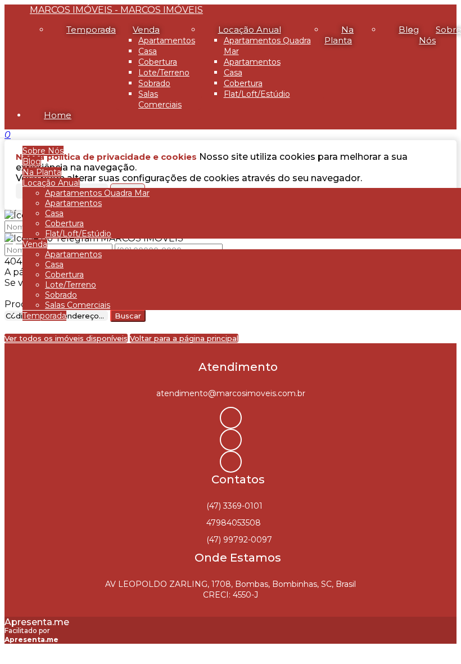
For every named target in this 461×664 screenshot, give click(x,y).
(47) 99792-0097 (239, 540)
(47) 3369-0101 (234, 506)
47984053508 (233, 523)
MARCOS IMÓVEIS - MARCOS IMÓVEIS (116, 10)
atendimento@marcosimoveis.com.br (230, 393)
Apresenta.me (36, 622)
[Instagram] (231, 418)
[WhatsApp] (231, 462)
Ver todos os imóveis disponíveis (66, 338)
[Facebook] (231, 440)
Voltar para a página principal (184, 338)
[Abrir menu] (3, 134)
